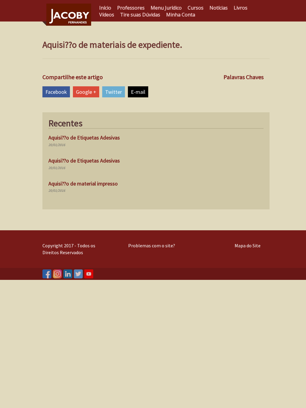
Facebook (56, 91)
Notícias (218, 7)
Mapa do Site (248, 246)
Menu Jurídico (166, 7)
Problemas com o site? (151, 246)
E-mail (138, 91)
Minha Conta (180, 14)
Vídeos (106, 14)
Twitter (113, 91)
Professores (131, 7)
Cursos (196, 7)
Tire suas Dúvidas (140, 14)
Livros (240, 7)
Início (105, 7)
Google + (86, 91)
